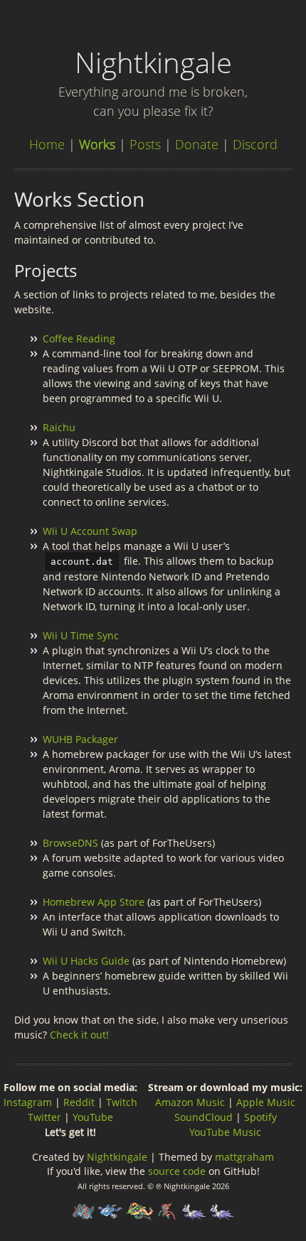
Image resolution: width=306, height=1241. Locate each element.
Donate (196, 144)
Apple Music (265, 1102)
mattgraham (244, 1157)
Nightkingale (117, 1157)
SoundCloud (203, 1117)
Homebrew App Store (93, 902)
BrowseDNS (70, 843)
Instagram (28, 1102)
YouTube (93, 1117)
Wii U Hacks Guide (86, 961)
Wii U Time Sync (81, 635)
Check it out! (79, 1034)
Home (47, 144)
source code (177, 1171)
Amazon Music (190, 1102)
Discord (255, 144)
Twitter (44, 1117)
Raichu (59, 427)
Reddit (79, 1102)
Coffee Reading (79, 338)
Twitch (121, 1102)
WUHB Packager (80, 739)
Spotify (260, 1117)
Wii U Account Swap (90, 531)
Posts (145, 144)
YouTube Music (225, 1132)
